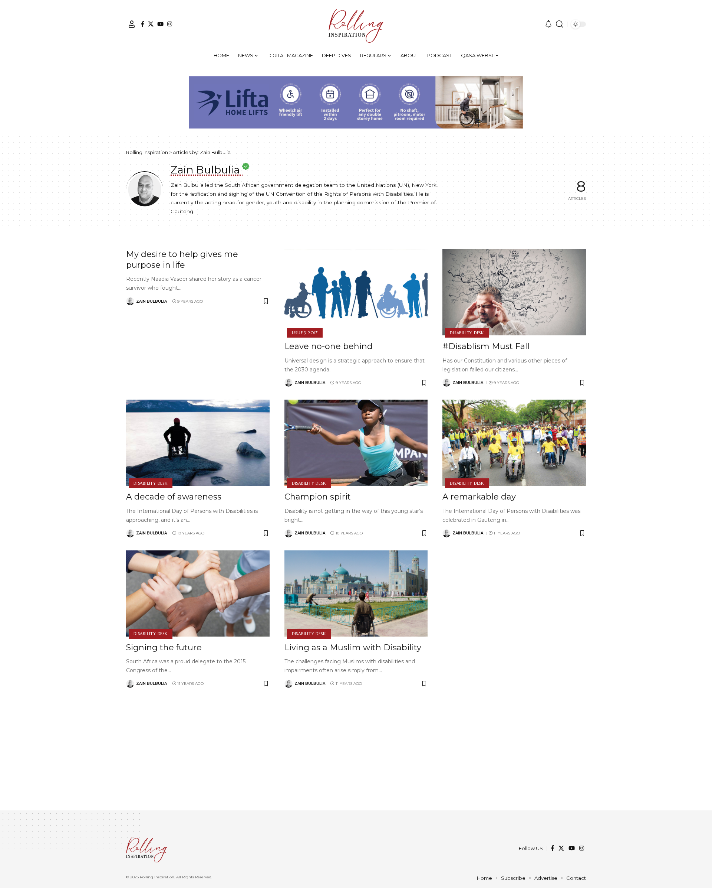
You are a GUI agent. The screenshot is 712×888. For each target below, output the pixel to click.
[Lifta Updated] (356, 101)
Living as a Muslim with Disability (352, 648)
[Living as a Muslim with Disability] (356, 593)
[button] (131, 24)
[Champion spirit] (356, 443)
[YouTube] (160, 24)
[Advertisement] (356, 758)
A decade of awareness (173, 497)
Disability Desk (467, 332)
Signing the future (164, 648)
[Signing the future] (198, 593)
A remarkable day (479, 497)
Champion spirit (317, 497)
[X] (150, 24)
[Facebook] (142, 24)
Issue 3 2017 (305, 332)
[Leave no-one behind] (356, 292)
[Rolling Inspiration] (356, 24)
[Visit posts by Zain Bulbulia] (130, 301)
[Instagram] (169, 24)
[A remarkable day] (514, 443)
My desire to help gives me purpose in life (182, 259)
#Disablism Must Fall (486, 346)
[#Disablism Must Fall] (514, 292)
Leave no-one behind (328, 346)
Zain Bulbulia (151, 301)
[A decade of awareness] (198, 443)
